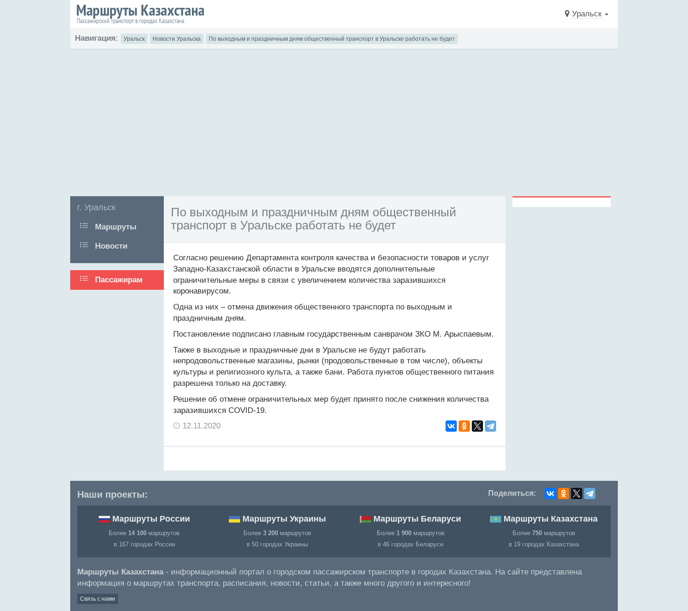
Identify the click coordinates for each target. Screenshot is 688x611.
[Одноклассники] (464, 426)
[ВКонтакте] (451, 426)
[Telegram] (490, 426)
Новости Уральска (177, 39)
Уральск (134, 39)
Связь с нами (97, 599)
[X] (477, 426)
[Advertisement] (344, 120)
